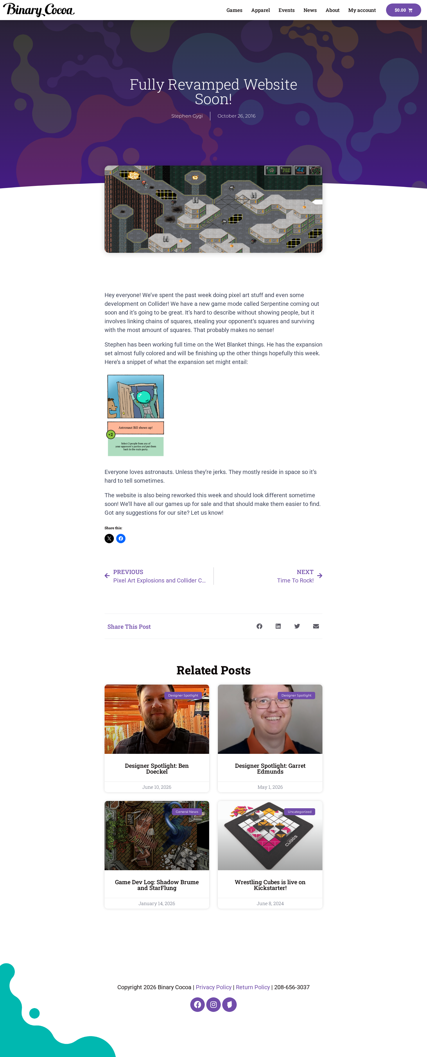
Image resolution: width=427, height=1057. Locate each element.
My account (362, 10)
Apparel (260, 10)
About (333, 10)
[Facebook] (197, 1004)
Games (235, 10)
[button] (259, 626)
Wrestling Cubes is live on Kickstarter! (270, 884)
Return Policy (253, 987)
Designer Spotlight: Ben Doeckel (157, 768)
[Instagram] (213, 1004)
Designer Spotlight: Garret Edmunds (270, 768)
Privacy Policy (214, 987)
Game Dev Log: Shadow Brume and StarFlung (157, 884)
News (310, 10)
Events (287, 10)
